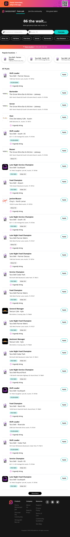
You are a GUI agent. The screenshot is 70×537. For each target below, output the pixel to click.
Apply (64, 74)
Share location (29, 47)
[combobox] (14, 32)
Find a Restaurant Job (18, 507)
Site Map (39, 524)
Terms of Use (39, 514)
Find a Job (20, 11)
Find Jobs (61, 32)
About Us (28, 506)
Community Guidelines (40, 520)
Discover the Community (19, 515)
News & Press (28, 511)
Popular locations (8, 53)
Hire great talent (52, 11)
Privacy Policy (38, 509)
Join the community (35, 11)
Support (39, 505)
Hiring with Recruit (18, 521)
